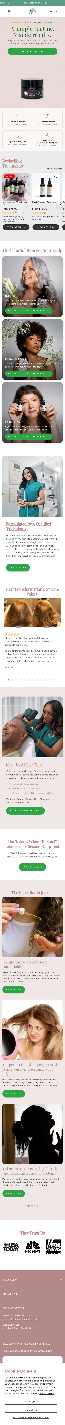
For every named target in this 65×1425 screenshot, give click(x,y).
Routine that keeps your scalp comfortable (24, 964)
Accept (31, 1401)
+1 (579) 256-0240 (21, 1315)
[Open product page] (46, 187)
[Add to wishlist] (26, 177)
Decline (30, 1409)
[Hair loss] (32, 286)
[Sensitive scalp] (32, 412)
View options (16, 227)
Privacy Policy (46, 1393)
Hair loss (10, 295)
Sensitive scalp (13, 421)
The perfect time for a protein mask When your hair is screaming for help (30, 1069)
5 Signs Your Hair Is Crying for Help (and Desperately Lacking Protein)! (30, 1171)
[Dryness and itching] (32, 349)
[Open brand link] (11, 1247)
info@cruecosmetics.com (23, 1319)
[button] (3, 11)
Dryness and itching (16, 358)
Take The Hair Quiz (32, 51)
